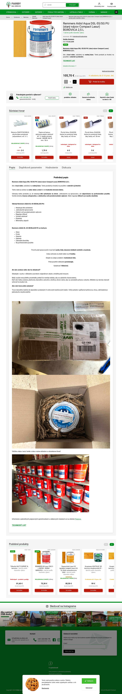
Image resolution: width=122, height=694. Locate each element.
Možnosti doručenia (108, 71)
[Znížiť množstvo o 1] (66, 82)
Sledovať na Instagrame (63, 606)
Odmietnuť (89, 688)
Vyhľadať (72, 5)
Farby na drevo (54, 639)
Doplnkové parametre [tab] (30, 167)
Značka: (68, 39)
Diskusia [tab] (66, 167)
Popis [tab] (12, 167)
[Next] (111, 110)
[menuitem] (12, 12)
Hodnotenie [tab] (52, 167)
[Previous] (105, 110)
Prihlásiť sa (69, 651)
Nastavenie (45, 688)
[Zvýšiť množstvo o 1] (75, 82)
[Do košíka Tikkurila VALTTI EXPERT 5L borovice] (19, 590)
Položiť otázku (52, 98)
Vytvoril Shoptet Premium (108, 690)
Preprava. (78, 519)
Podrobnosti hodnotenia (80, 36)
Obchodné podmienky (55, 674)
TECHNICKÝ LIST (69, 61)
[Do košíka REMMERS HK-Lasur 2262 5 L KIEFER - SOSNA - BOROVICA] (44, 590)
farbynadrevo (58, 639)
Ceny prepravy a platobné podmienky (60, 671)
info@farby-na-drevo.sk (20, 638)
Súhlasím (90, 681)
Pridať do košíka (99, 82)
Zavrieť (76, 87)
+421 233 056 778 (44, 639)
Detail (68, 157)
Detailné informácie (69, 66)
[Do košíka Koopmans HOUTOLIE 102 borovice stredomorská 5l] (93, 590)
